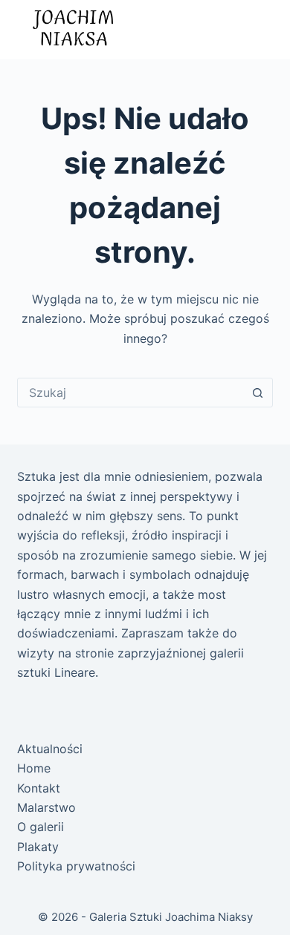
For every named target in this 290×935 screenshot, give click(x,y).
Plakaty (38, 846)
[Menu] (258, 30)
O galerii (40, 826)
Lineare (74, 672)
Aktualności (50, 748)
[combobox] (130, 392)
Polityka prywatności (76, 866)
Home (34, 768)
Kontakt (38, 788)
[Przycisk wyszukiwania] (258, 392)
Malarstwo (46, 807)
